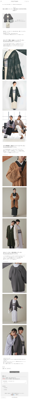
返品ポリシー (9, 393)
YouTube (5, 389)
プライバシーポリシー (21, 393)
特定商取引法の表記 (16, 393)
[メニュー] (1, 1)
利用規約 (13, 393)
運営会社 (6, 393)
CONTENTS (5, 4)
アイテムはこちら (5, 48)
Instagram (5, 387)
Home (3, 4)
